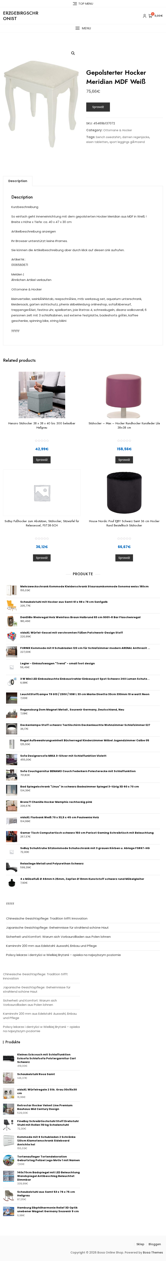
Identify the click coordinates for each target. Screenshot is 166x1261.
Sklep (140, 1244)
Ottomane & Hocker (117, 130)
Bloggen (155, 1244)
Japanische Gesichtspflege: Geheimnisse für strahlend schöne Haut (57, 927)
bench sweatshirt (108, 137)
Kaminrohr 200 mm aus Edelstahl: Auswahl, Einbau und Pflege (51, 946)
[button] (83, 28)
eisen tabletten (97, 142)
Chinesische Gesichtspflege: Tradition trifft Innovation (46, 918)
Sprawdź (98, 107)
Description (17, 181)
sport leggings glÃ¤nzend (127, 142)
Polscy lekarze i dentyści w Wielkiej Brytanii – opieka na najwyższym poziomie (63, 955)
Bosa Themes (153, 1252)
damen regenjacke (135, 137)
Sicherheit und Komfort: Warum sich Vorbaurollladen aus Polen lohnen (58, 937)
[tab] (17, 181)
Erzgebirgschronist (20, 15)
